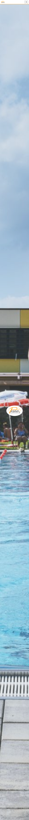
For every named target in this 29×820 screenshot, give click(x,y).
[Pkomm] (3, 2)
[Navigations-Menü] (26, 2)
